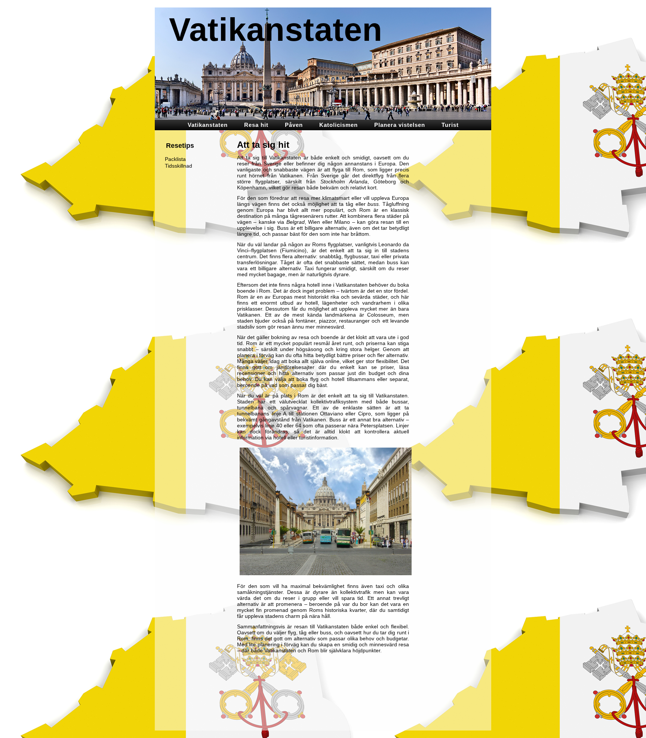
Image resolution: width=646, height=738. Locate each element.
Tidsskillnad (178, 166)
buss (373, 204)
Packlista (175, 159)
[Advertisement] (454, 252)
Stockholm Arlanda (343, 181)
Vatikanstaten (275, 29)
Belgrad (295, 222)
